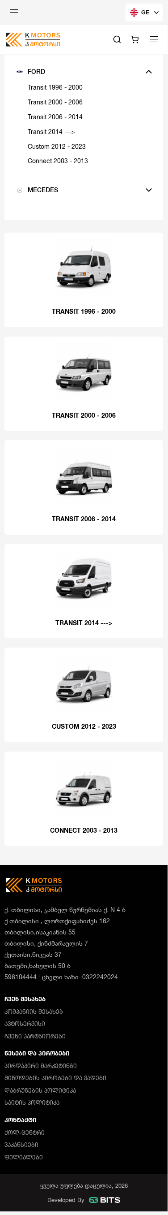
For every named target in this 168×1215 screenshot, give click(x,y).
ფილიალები (23, 1157)
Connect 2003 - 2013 (58, 160)
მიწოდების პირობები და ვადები (55, 1077)
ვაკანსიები (21, 1144)
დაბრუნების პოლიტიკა (40, 1090)
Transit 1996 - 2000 (55, 87)
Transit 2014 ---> (51, 131)
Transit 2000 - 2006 (55, 102)
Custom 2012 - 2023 (57, 146)
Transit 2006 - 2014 (55, 117)
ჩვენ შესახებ (25, 999)
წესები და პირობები (36, 1053)
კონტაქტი (20, 1120)
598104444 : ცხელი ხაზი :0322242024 (61, 977)
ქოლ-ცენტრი (24, 1132)
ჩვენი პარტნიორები (35, 1036)
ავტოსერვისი (24, 1023)
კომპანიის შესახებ (33, 1011)
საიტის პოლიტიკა (31, 1102)
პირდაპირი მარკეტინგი (40, 1065)
